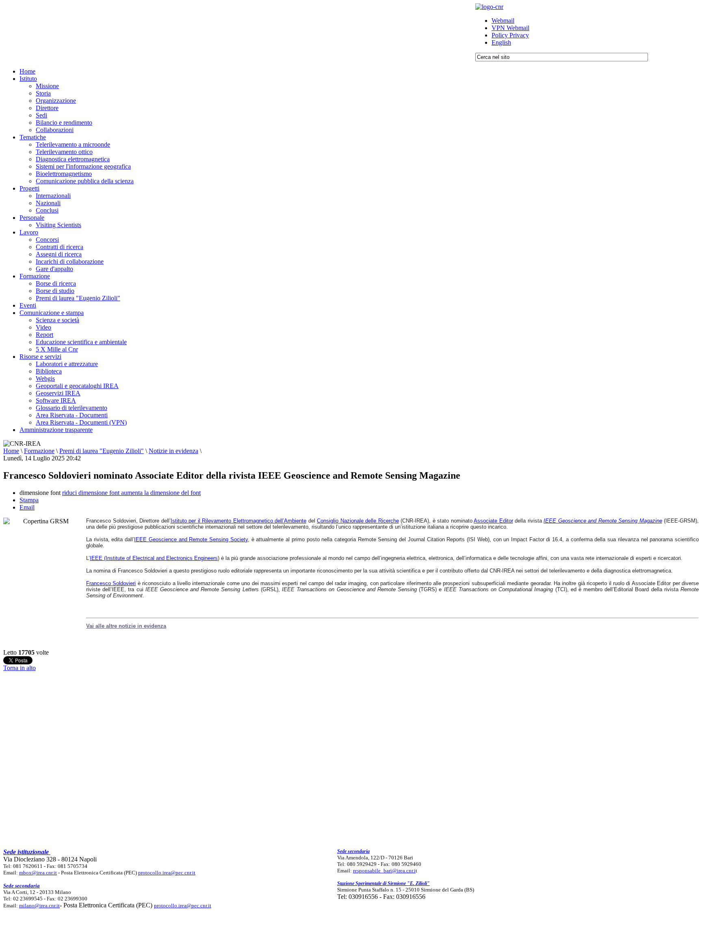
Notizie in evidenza (173, 450)
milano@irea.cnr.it (39, 905)
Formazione (39, 450)
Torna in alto (19, 667)
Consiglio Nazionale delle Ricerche (358, 521)
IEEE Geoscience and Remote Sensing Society (191, 539)
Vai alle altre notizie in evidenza (126, 626)
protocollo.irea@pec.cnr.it (166, 873)
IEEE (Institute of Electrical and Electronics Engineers (154, 558)
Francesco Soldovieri (111, 583)
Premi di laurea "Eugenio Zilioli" (101, 450)
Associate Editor (493, 521)
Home (11, 450)
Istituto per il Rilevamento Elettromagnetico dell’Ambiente (239, 521)
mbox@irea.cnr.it (38, 873)
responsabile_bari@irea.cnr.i (384, 871)
